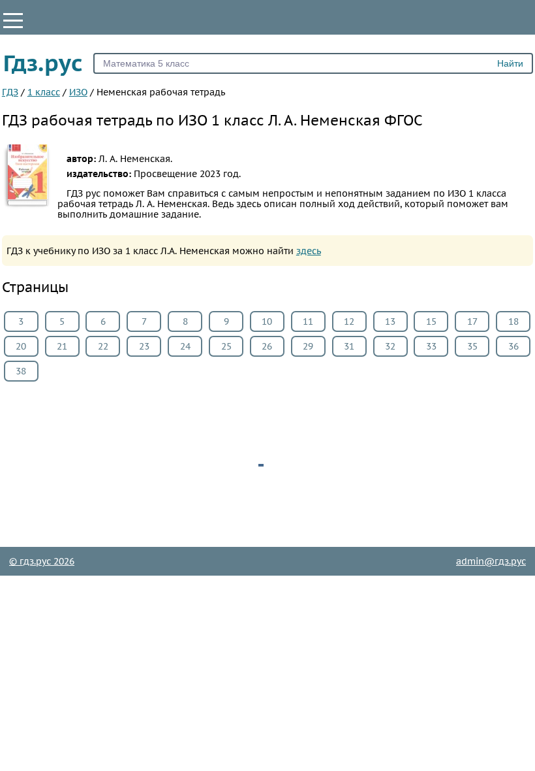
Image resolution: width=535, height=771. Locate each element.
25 (226, 346)
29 (308, 346)
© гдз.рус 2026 (41, 561)
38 (21, 371)
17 (472, 321)
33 (431, 346)
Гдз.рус (43, 63)
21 (62, 346)
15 (431, 321)
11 (308, 321)
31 (349, 346)
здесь (308, 251)
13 (390, 321)
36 (513, 346)
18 (513, 321)
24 (185, 346)
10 (267, 321)
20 (21, 346)
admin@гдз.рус (491, 561)
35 (472, 346)
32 (390, 346)
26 (267, 346)
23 (144, 346)
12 (349, 321)
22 (103, 346)
